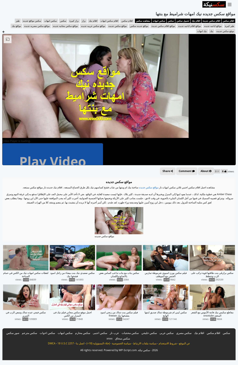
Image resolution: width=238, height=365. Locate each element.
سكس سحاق (122, 338)
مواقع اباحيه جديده (213, 25)
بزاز (84, 20)
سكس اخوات (47, 333)
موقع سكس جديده (225, 31)
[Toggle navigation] (231, 4)
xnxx (110, 338)
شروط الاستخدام (168, 343)
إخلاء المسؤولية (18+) (98, 343)
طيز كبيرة (229, 25)
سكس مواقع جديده (32, 20)
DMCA (51, 343)
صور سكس (12, 333)
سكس (171, 20)
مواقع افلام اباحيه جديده (189, 25)
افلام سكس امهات (109, 20)
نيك (211, 31)
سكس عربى (166, 333)
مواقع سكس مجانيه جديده (65, 25)
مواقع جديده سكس (139, 25)
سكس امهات (159, 20)
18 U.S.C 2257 (65, 343)
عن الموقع (184, 343)
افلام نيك (196, 20)
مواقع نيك (16, 25)
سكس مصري (184, 333)
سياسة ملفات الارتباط (145, 343)
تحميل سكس (182, 20)
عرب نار (114, 333)
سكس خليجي (149, 333)
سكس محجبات (130, 333)
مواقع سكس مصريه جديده (37, 25)
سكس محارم (82, 333)
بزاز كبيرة (74, 20)
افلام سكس (228, 20)
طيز (18, 20)
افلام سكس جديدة (211, 20)
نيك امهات (202, 31)
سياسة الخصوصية (121, 343)
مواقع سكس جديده (117, 25)
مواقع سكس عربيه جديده (93, 25)
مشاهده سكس (143, 20)
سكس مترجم (29, 333)
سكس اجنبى (100, 333)
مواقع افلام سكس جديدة (163, 25)
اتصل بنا (80, 343)
